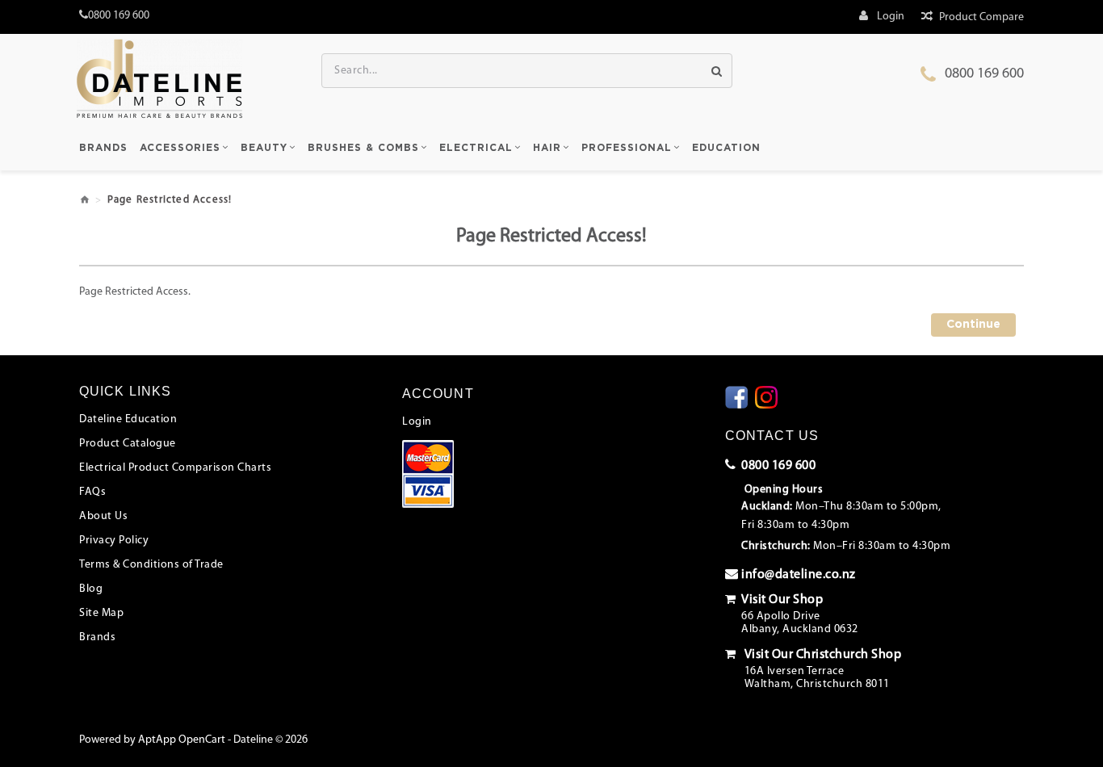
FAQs (92, 492)
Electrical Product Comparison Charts (175, 468)
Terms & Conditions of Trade (151, 565)
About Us (103, 516)
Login (417, 422)
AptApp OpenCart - (184, 740)
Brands (97, 637)
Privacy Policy (114, 540)
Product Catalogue (127, 444)
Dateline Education (128, 419)
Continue (973, 324)
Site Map (101, 613)
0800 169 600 (984, 74)
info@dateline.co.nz (798, 574)
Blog (91, 589)
